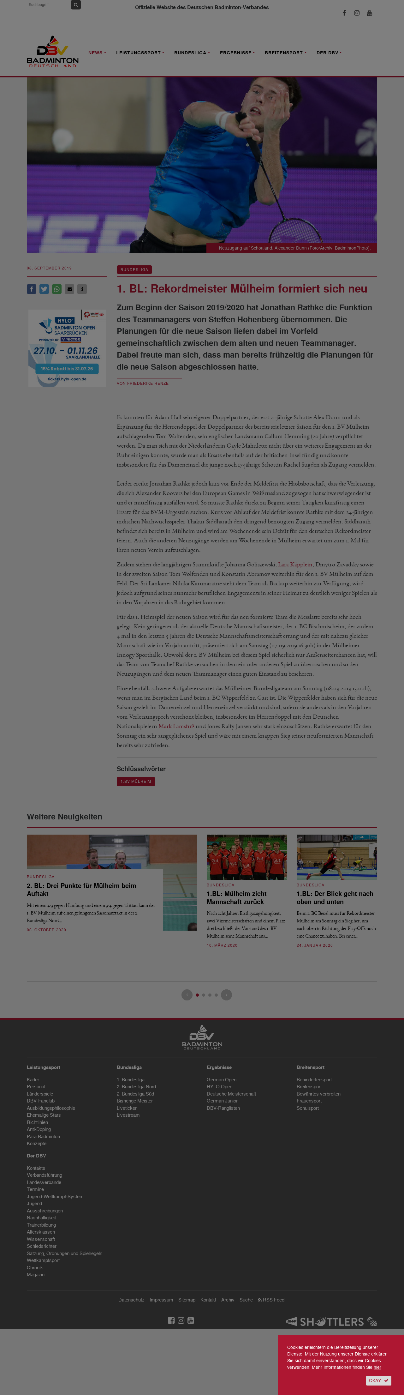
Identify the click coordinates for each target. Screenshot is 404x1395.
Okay (375, 1380)
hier (377, 1367)
